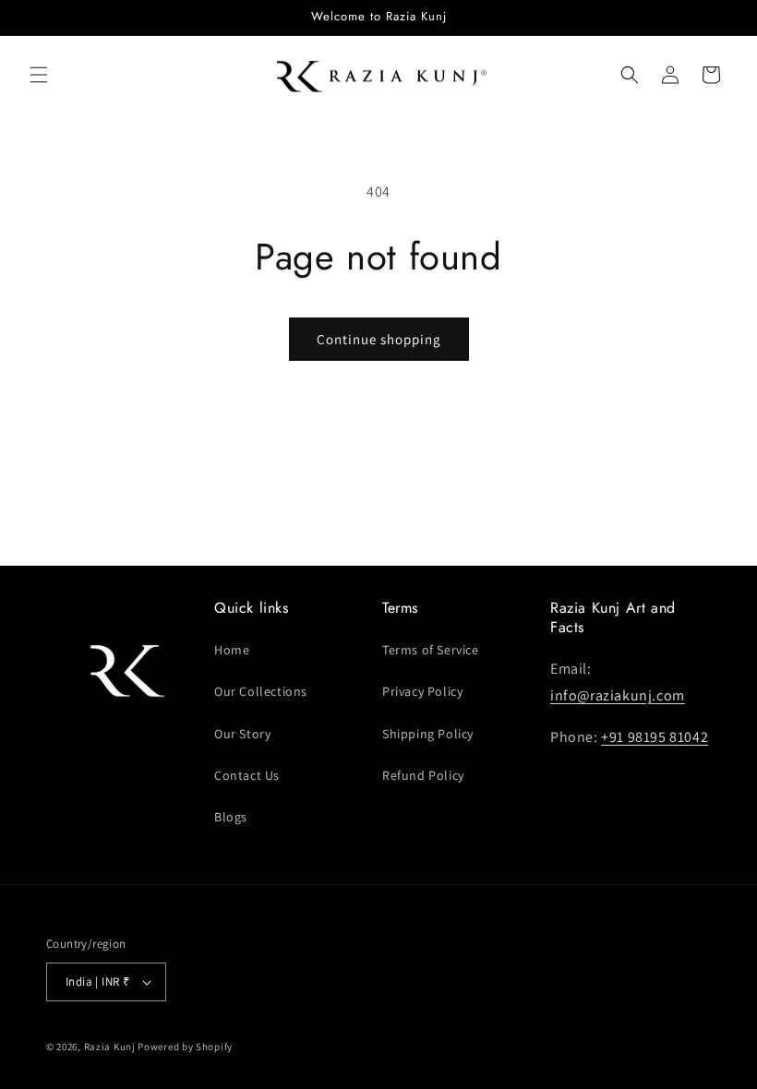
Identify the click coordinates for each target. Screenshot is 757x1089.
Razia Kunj (110, 1046)
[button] (38, 74)
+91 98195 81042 (654, 737)
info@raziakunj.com (617, 695)
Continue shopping (379, 339)
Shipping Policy (428, 733)
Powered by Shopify (185, 1046)
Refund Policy (423, 775)
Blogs (230, 816)
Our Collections (260, 691)
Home (231, 649)
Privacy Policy (422, 691)
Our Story (242, 733)
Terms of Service (430, 649)
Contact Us (247, 775)
